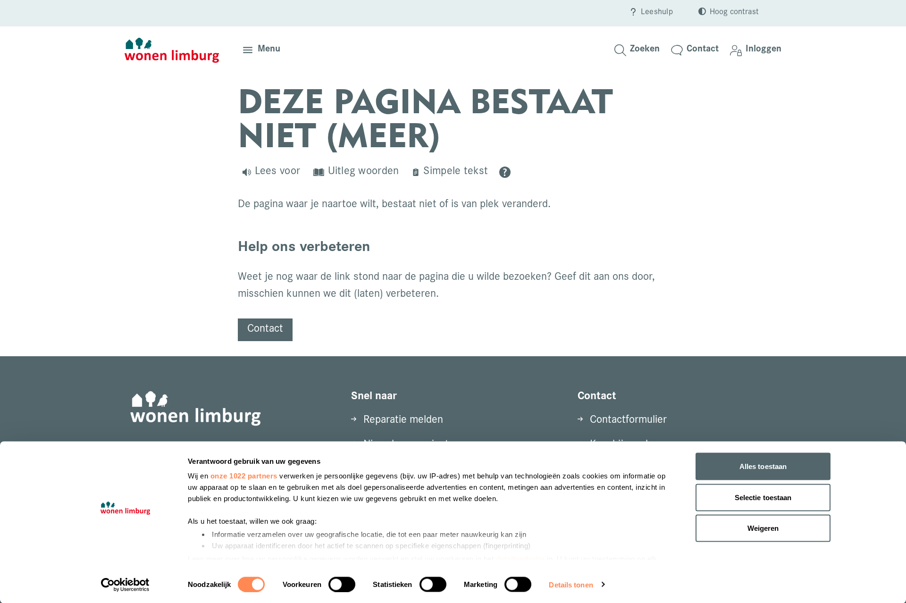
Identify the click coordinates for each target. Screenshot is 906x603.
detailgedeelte (520, 558)
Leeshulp (657, 12)
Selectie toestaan (763, 497)
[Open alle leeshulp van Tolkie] (505, 172)
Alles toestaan (763, 466)
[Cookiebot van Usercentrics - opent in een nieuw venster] (125, 585)
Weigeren (763, 528)
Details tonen (571, 584)
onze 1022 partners (243, 476)
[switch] (341, 584)
